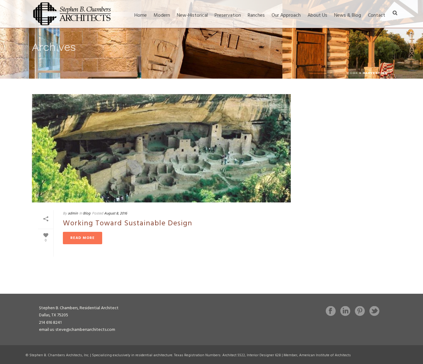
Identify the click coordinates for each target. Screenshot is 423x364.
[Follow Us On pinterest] (360, 311)
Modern (162, 15)
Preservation (228, 15)
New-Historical (192, 15)
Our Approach (286, 15)
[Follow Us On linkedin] (345, 311)
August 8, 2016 (115, 213)
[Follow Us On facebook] (331, 311)
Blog (86, 213)
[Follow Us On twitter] (374, 311)
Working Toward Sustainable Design (127, 223)
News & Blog (347, 15)
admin (73, 213)
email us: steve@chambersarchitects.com (77, 329)
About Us (317, 15)
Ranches (256, 15)
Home (140, 15)
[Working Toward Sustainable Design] (161, 148)
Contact (376, 15)
